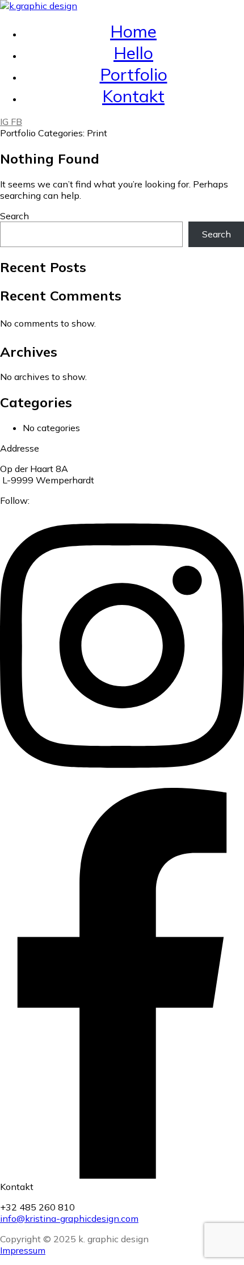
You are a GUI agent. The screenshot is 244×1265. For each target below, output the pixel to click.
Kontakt (133, 96)
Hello (133, 53)
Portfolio (133, 74)
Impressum (22, 1250)
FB (16, 121)
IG (5, 121)
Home (133, 31)
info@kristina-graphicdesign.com (69, 1218)
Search (14, 216)
